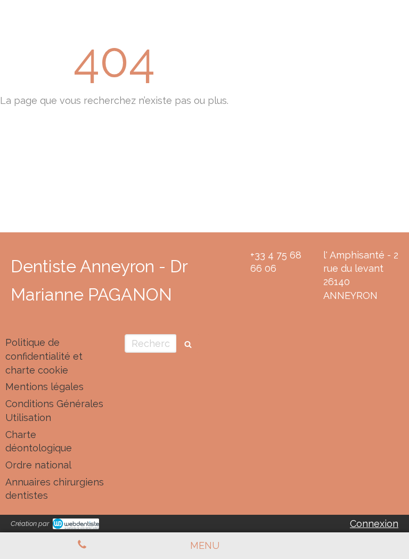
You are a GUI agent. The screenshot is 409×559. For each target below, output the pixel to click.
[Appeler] (81, 545)
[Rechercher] (188, 343)
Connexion (374, 523)
